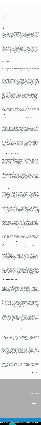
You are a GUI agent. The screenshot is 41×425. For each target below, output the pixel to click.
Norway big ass (5, 19)
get (20, 173)
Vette (3, 15)
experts (19, 349)
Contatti (37, 3)
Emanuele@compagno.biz (35, 406)
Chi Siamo (25, 3)
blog (15, 353)
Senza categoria (8, 10)
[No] (15, 424)
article (10, 107)
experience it (28, 119)
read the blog (14, 208)
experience (24, 142)
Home (19, 3)
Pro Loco (31, 3)
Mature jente (4, 17)
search (21, 365)
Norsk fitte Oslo (5, 21)
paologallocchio (14, 10)
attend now (9, 165)
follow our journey (21, 353)
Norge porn (4, 14)
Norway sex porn (5, 18)
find (4, 213)
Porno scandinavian (5, 13)
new (24, 350)
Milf (3, 16)
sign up (10, 336)
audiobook (24, 235)
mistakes (4, 143)
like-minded (20, 289)
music (7, 244)
